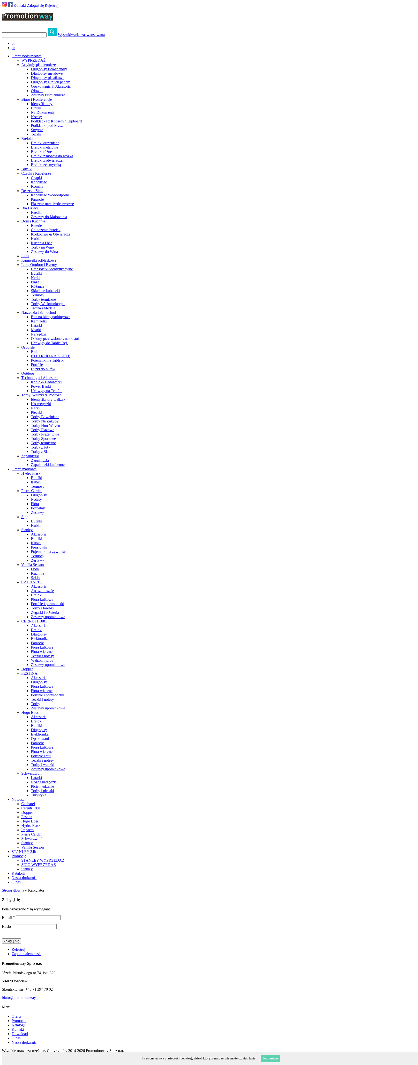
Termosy (37, 295)
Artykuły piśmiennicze (38, 65)
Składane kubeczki (45, 291)
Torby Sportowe (43, 438)
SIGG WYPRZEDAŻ (38, 865)
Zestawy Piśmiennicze (48, 95)
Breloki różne (41, 152)
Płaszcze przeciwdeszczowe (52, 204)
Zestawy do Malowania (49, 217)
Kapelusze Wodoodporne (50, 195)
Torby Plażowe (42, 430)
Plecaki (36, 412)
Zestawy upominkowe (48, 617)
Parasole (37, 199)
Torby (35, 704)
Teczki (36, 134)
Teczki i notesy (42, 656)
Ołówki (37, 91)
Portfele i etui (41, 756)
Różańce (37, 286)
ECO (25, 256)
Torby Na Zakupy (45, 421)
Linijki (36, 108)
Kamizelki (39, 321)
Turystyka (38, 795)
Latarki (36, 325)
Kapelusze (39, 182)
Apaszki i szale (42, 591)
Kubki (36, 238)
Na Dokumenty (43, 112)
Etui (34, 352)
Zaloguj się (35, 5)
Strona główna (13, 890)
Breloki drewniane (45, 143)
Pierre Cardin (31, 491)
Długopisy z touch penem (50, 82)
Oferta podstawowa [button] (27, 56)
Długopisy (39, 495)
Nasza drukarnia (24, 878)
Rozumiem (270, 1058)
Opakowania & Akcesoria (51, 86)
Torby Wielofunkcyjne (48, 304)
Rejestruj (51, 5)
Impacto (27, 830)
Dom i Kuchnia (33, 221)
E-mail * (8, 917)
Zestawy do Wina (44, 252)
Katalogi (18, 873)
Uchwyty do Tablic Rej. (49, 343)
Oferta (16, 1016)
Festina (26, 817)
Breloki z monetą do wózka (52, 156)
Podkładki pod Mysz (47, 125)
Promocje (19, 1021)
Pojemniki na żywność (48, 552)
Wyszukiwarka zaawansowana (81, 35)
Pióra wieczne (41, 652)
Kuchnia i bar (41, 243)
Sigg (24, 517)
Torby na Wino (42, 247)
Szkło (35, 578)
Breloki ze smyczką (46, 165)
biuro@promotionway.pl (20, 997)
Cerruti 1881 (31, 808)
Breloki (27, 138)
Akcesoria (38, 534)
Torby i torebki (42, 608)
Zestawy (37, 512)
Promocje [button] (19, 856)
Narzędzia (38, 334)
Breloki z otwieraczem (48, 160)
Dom (35, 569)
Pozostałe (38, 508)
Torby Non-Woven (45, 425)
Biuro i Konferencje (36, 99)
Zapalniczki (30, 456)
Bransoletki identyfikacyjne (52, 269)
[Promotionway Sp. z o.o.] (27, 18)
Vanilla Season (32, 565)
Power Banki (41, 386)
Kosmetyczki (41, 404)
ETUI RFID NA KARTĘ (50, 356)
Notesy (36, 117)
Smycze (37, 130)
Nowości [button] (18, 799)
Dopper (27, 669)
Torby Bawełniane (45, 417)
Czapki (36, 178)
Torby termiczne (43, 299)
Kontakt (20, 5)
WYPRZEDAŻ (33, 60)
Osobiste (28, 347)
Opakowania (41, 738)
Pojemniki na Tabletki (47, 360)
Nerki (35, 278)
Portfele (37, 365)
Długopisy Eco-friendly (49, 69)
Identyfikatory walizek (48, 399)
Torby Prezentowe (45, 434)
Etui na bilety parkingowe (50, 317)
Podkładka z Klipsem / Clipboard (56, 121)
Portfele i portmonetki (47, 604)
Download (20, 1034)
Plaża (35, 282)
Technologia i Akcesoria (39, 378)
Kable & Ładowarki (46, 382)
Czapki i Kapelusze (36, 173)
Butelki (26, 169)
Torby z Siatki (41, 452)
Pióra (35, 504)
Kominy (37, 186)
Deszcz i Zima (32, 191)
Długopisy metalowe (47, 73)
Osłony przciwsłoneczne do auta (56, 338)
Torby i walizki (42, 765)
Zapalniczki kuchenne (48, 465)
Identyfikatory (41, 104)
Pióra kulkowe (42, 599)
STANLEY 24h (24, 852)
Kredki (36, 212)
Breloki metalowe (44, 147)
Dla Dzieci (29, 208)
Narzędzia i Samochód (38, 312)
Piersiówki (39, 547)
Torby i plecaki (42, 791)
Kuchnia (37, 573)
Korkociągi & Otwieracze (50, 234)
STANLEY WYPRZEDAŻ (42, 860)
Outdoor (27, 373)
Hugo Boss (29, 712)
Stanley (27, 530)
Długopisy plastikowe (47, 78)
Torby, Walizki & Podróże (41, 395)
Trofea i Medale (43, 308)
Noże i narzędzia (44, 782)
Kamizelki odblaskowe (38, 260)
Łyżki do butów (43, 369)
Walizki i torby (42, 660)
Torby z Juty (40, 447)
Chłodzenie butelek (45, 230)
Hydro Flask (30, 473)
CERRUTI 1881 (34, 621)
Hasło (6, 926)
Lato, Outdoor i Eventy (39, 265)
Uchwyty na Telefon (46, 391)
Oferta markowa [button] (24, 469)
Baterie (36, 225)
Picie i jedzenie (42, 786)
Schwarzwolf (31, 773)
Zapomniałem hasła (26, 954)
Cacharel (28, 804)
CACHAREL (32, 582)
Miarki (36, 330)
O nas (16, 882)
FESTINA (29, 673)
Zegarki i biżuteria (45, 612)
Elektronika (40, 638)
